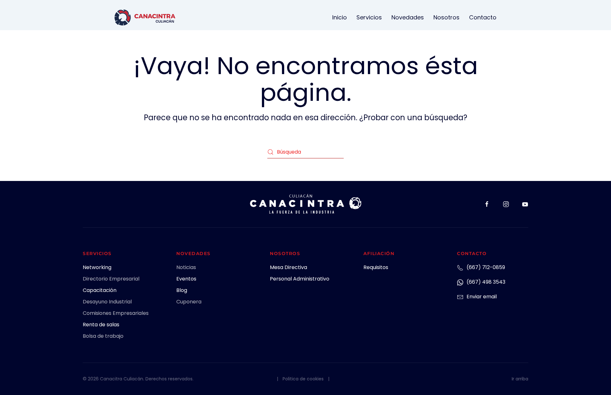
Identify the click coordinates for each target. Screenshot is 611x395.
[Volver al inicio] (145, 17)
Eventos (186, 278)
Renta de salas (101, 324)
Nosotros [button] (446, 17)
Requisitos (375, 267)
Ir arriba (520, 379)
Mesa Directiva (288, 267)
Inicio (339, 17)
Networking (97, 267)
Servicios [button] (369, 17)
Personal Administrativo (299, 278)
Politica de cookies (303, 379)
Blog (181, 290)
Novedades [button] (407, 17)
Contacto (482, 17)
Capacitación (99, 290)
